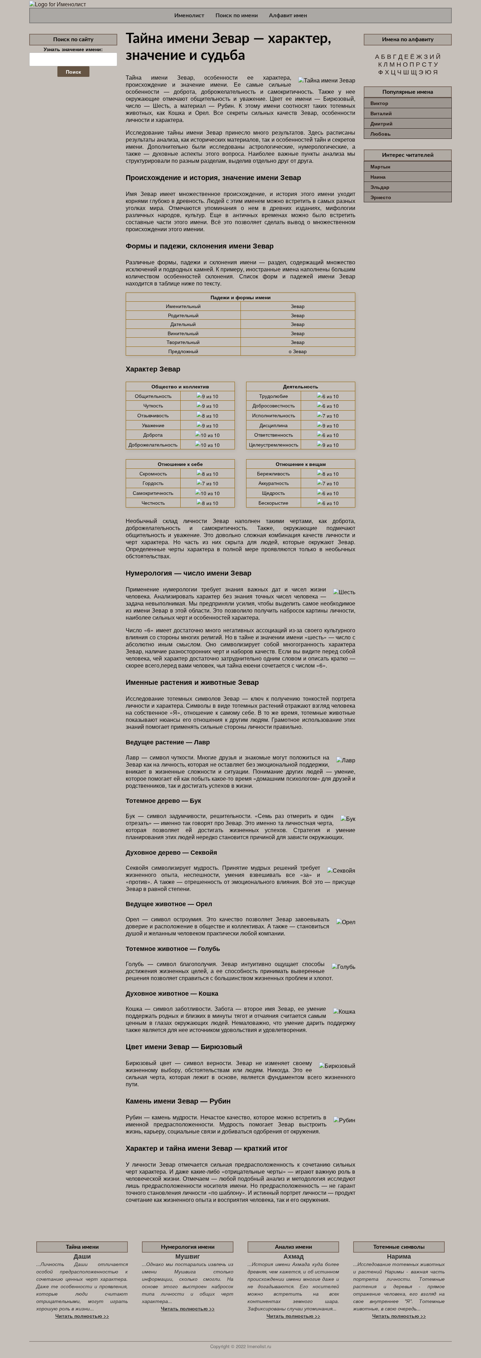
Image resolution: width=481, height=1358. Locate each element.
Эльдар (379, 186)
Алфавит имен (288, 15)
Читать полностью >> (82, 1315)
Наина (378, 176)
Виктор (379, 102)
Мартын (380, 166)
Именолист (189, 15)
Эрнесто (380, 197)
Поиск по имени (236, 15)
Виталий (381, 113)
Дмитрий (381, 123)
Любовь (380, 133)
